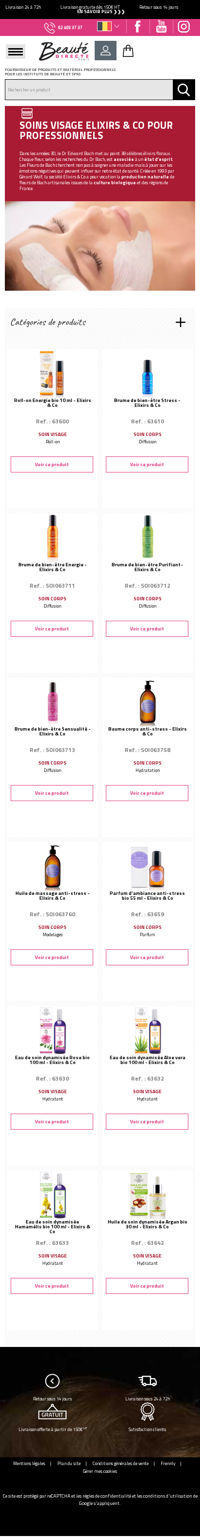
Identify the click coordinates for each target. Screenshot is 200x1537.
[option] (100, 9)
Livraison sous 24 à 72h (147, 1398)
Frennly (168, 1463)
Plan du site (69, 1463)
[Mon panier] (128, 50)
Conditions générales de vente (121, 1463)
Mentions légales (29, 1463)
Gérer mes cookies (100, 1471)
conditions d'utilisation (167, 1496)
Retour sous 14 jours (52, 1398)
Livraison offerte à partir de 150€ (52, 1429)
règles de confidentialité (107, 1496)
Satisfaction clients (147, 1429)
